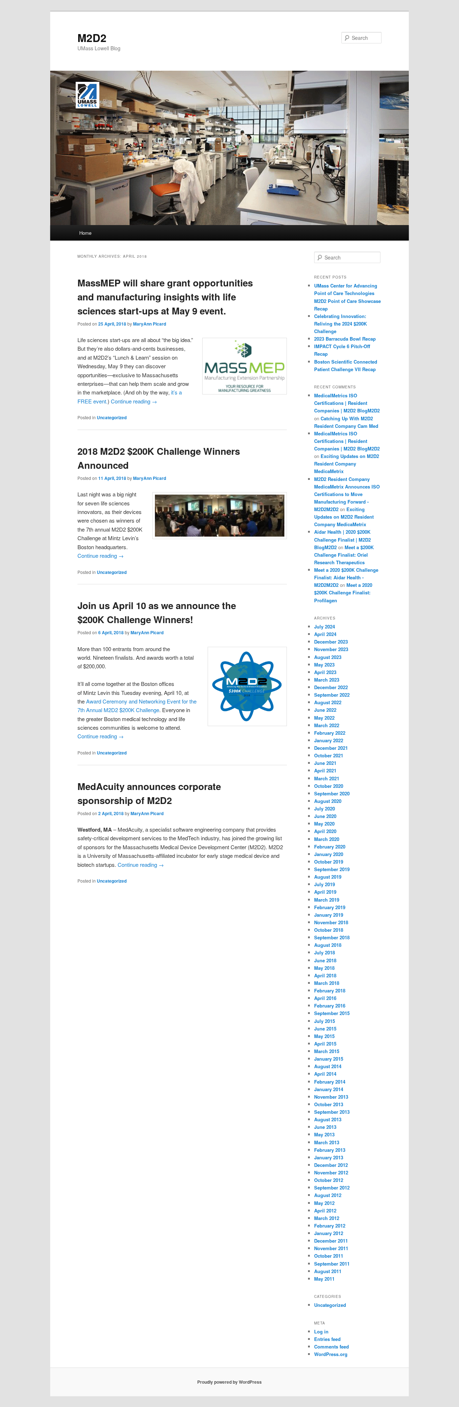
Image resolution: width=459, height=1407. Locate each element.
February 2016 (329, 1005)
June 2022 (325, 709)
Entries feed (327, 1339)
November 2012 (331, 1172)
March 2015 (326, 1051)
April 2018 (325, 975)
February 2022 (329, 732)
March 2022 (326, 725)
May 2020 (324, 823)
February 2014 (329, 1081)
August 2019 (327, 876)
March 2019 (326, 899)
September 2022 (332, 694)
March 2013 (326, 1142)
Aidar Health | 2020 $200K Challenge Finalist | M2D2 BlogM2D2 (342, 539)
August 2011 (327, 1271)
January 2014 (328, 1089)
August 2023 (327, 657)
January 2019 (328, 914)
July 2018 (324, 952)
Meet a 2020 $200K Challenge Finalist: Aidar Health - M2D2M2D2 (346, 577)
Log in (321, 1331)
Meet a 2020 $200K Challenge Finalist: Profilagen (343, 592)
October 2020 (328, 785)
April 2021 (325, 770)
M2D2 (92, 37)
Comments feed (331, 1346)
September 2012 (332, 1187)
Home (85, 232)
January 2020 (328, 854)
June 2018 (325, 960)
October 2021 (328, 755)
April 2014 (325, 1073)
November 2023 (331, 649)
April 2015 (325, 1043)
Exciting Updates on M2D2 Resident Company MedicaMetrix (346, 464)
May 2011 (324, 1278)
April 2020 (325, 831)
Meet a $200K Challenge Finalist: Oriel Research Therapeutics (344, 555)
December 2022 (331, 687)
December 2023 (331, 641)
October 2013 (328, 1104)
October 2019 (328, 861)
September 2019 (332, 869)
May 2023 (324, 664)
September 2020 (332, 793)
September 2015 (332, 1013)
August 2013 (327, 1119)
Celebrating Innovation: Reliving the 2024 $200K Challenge (340, 324)
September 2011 (332, 1263)
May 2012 (324, 1203)
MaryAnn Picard (149, 324)
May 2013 (324, 1134)
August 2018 (327, 944)
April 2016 (325, 998)
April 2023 (325, 672)
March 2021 (326, 778)
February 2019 (329, 907)
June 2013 (325, 1126)
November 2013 (331, 1096)
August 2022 (327, 702)
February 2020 (329, 846)
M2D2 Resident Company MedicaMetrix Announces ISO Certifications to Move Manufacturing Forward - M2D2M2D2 (347, 494)
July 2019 (324, 884)
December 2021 (331, 747)
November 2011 (331, 1248)
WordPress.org (330, 1354)
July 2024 (324, 626)
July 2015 (324, 1021)
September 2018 (332, 937)
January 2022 (328, 740)
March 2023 (326, 679)
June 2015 (325, 1028)
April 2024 (325, 634)
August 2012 (327, 1195)
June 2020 (325, 816)
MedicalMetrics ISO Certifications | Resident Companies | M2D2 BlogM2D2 (347, 403)
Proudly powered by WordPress (229, 1382)
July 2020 (324, 808)
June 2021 (325, 762)
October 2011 (328, 1255)
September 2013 (332, 1111)
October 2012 (328, 1180)
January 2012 (328, 1233)
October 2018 (328, 929)
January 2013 (328, 1157)
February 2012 (329, 1225)
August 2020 (327, 801)
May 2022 (324, 717)
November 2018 (331, 922)
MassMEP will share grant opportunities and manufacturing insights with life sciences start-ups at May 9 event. (165, 296)
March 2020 (326, 839)
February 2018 (329, 990)
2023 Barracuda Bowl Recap (345, 338)
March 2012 (326, 1218)
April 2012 (325, 1210)
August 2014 (327, 1066)
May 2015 (324, 1036)
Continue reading (134, 401)
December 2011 (331, 1240)
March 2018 (326, 983)
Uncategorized (112, 417)
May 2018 (324, 967)
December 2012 (331, 1164)
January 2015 (328, 1058)
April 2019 (325, 891)
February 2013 (329, 1149)
